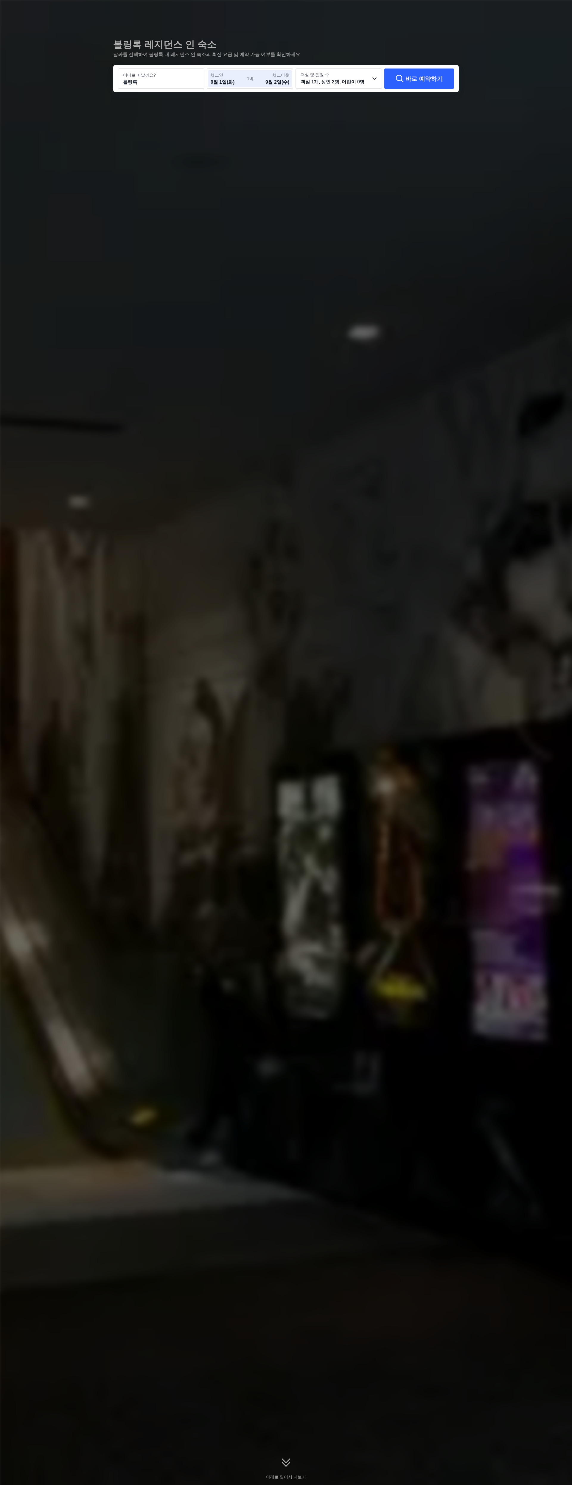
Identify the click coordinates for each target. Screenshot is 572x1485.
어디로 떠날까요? (139, 75)
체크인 (217, 75)
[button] (531, 10)
